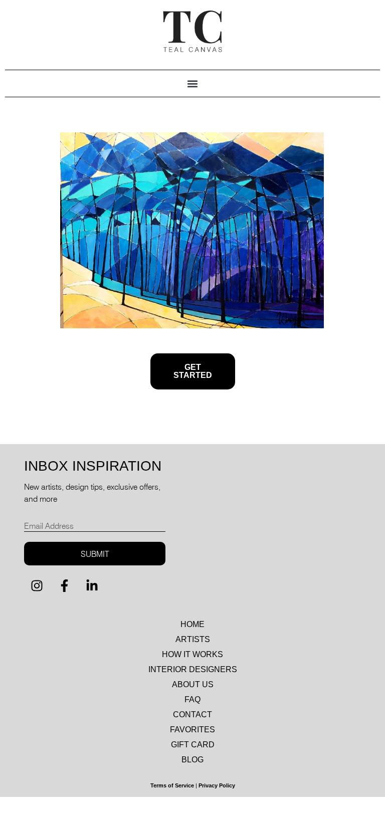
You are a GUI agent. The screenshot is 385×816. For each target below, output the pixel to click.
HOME (192, 624)
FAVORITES (192, 729)
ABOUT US (193, 684)
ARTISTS (192, 639)
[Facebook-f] (64, 585)
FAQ (192, 699)
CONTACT (192, 714)
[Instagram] (36, 585)
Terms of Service (172, 785)
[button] (192, 83)
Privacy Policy (217, 785)
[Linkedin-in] (91, 585)
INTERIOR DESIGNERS (192, 669)
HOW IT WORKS (192, 654)
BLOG (192, 759)
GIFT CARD (193, 744)
